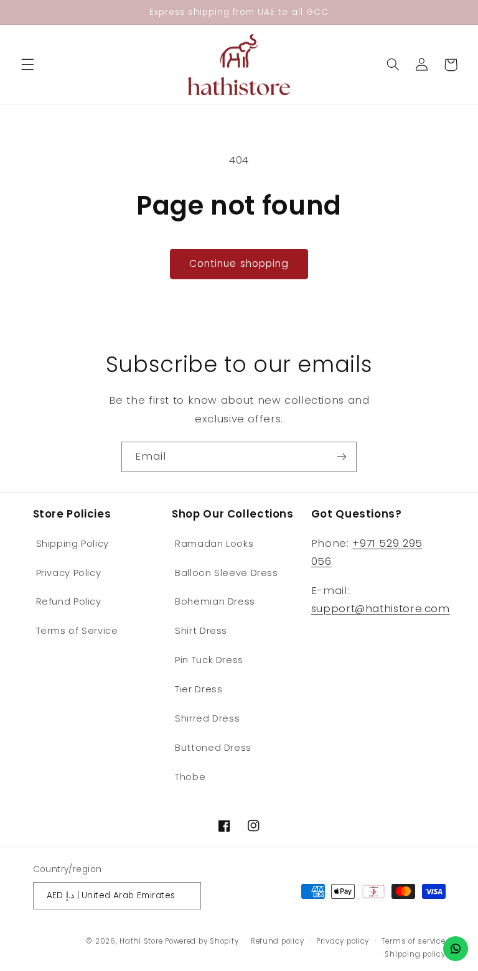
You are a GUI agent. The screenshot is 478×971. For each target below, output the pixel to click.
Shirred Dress (207, 718)
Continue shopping (239, 263)
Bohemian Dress (215, 601)
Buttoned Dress (213, 747)
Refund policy (277, 941)
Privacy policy (342, 941)
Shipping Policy (72, 543)
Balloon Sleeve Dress (226, 573)
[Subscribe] (341, 457)
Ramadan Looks (214, 543)
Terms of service (414, 941)
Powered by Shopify (201, 941)
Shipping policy (415, 954)
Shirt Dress (201, 631)
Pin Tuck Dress (209, 660)
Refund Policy (68, 601)
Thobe (190, 777)
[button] (27, 64)
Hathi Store (141, 941)
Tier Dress (198, 689)
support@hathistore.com (380, 608)
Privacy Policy (68, 573)
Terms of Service (77, 631)
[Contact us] (455, 948)
